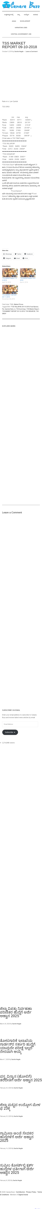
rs (14, 309)
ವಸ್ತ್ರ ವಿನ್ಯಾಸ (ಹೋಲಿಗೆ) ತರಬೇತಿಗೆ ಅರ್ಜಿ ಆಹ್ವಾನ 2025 (21, 1078)
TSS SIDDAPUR (30, 311)
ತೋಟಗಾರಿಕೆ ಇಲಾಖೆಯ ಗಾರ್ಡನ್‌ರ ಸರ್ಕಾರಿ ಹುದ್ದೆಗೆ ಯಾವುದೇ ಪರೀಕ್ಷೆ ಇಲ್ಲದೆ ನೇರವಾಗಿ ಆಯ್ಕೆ (17, 1046)
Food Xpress (34, 306)
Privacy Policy (31, 1192)
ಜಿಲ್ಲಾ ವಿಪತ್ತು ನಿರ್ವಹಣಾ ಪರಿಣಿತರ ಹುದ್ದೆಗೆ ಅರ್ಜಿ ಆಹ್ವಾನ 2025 (16, 1012)
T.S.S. (11, 304)
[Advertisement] (21, 79)
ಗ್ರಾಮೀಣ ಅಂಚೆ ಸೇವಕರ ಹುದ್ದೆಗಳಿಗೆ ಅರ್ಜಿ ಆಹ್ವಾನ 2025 (17, 1137)
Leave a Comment (32, 51)
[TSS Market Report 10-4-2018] (10, 272)
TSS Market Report (32, 309)
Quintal (7, 309)
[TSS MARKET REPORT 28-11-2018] (10, 289)
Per (3, 309)
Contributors (20, 1192)
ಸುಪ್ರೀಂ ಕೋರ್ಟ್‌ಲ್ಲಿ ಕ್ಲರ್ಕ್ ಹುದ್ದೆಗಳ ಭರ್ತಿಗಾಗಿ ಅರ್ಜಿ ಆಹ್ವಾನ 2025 (17, 1169)
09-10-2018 (26, 306)
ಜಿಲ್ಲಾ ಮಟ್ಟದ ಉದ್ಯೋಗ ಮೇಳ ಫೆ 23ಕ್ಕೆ (20, 1107)
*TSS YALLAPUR (16, 306)
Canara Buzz (21, 5)
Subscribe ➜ (10, 732)
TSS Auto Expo (21, 309)
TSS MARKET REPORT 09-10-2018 (13, 311)
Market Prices (18, 304)
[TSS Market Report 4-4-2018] (28, 272)
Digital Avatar (23, 1195)
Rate (11, 309)
